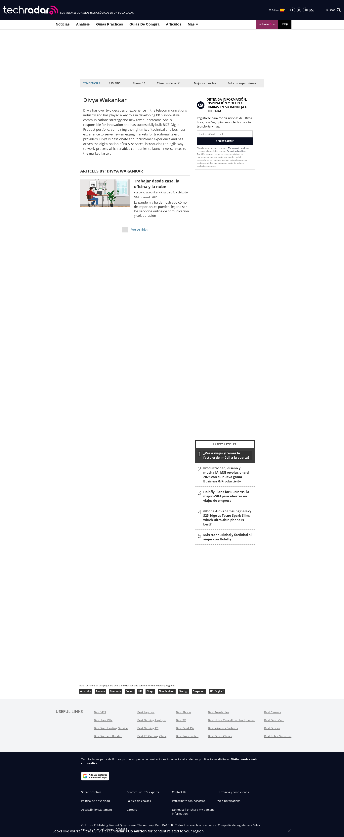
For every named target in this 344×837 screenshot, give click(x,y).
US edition (137, 831)
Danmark (115, 691)
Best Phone (183, 712)
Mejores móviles (205, 83)
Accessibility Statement (96, 810)
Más (192, 24)
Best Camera (272, 712)
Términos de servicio (238, 148)
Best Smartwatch (187, 736)
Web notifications (228, 801)
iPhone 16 (138, 83)
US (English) (217, 691)
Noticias (63, 24)
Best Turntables (218, 712)
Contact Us (179, 792)
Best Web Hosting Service (111, 728)
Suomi (129, 691)
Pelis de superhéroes (242, 83)
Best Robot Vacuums (277, 736)
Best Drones (272, 728)
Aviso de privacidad (236, 151)
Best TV (181, 720)
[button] (333, 10)
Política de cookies (139, 801)
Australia (85, 691)
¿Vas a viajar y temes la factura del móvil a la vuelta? (226, 455)
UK (140, 691)
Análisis (83, 24)
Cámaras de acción (169, 83)
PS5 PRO (114, 83)
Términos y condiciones (233, 792)
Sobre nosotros (91, 792)
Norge (150, 691)
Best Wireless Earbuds (223, 728)
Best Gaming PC (147, 728)
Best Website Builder (108, 736)
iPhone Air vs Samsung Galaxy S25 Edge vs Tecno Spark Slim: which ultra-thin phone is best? (227, 517)
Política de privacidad (95, 801)
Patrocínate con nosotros (188, 801)
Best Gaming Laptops (151, 720)
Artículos (173, 24)
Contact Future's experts (143, 792)
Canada (100, 691)
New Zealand (166, 691)
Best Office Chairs (220, 736)
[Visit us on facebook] (292, 10)
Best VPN (100, 712)
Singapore (199, 691)
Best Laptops (145, 712)
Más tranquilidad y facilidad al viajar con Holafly (227, 537)
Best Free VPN (103, 720)
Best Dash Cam (274, 720)
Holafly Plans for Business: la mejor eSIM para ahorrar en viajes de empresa (226, 496)
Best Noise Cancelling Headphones (231, 720)
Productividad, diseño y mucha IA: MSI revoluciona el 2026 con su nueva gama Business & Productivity (226, 474)
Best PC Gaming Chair (151, 736)
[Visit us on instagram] (305, 10)
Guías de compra (144, 24)
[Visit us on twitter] (299, 10)
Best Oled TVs (185, 728)
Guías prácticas (109, 24)
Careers (132, 810)
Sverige (183, 691)
